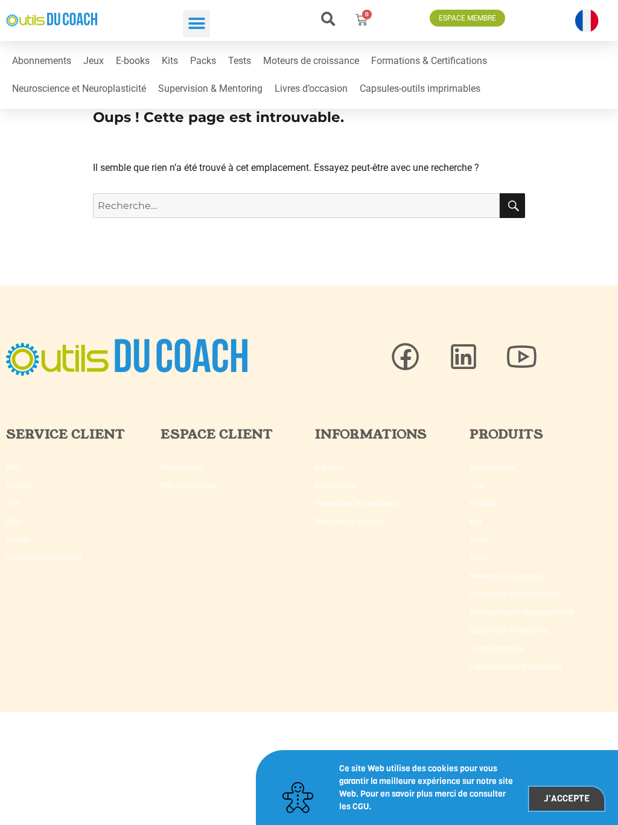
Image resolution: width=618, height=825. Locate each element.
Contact (19, 485)
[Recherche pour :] (296, 205)
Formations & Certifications (429, 60)
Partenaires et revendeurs (356, 503)
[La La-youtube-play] (521, 357)
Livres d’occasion (311, 88)
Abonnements (41, 60)
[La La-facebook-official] (406, 357)
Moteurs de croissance (311, 60)
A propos (330, 467)
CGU (13, 522)
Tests (239, 60)
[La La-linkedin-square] (463, 357)
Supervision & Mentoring (210, 88)
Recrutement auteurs (349, 522)
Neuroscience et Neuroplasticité (79, 88)
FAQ (12, 467)
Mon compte (181, 467)
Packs (203, 60)
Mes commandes (189, 485)
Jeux (93, 60)
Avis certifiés (335, 485)
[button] (196, 23)
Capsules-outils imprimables (420, 88)
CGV (13, 503)
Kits (170, 60)
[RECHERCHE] (512, 205)
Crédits (17, 540)
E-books (133, 60)
